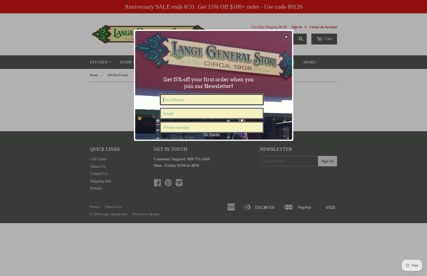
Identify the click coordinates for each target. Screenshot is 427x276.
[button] (286, 37)
